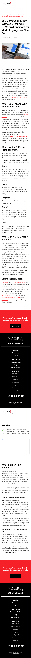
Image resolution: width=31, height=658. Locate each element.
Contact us (5, 300)
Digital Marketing (19, 282)
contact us (15, 326)
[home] (7, 4)
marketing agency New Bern (20, 97)
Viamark (6, 282)
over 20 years (6, 295)
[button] (28, 4)
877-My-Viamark (15, 343)
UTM (20, 87)
